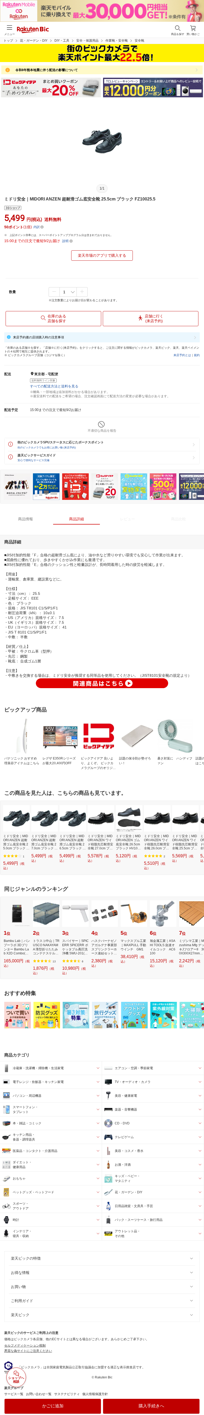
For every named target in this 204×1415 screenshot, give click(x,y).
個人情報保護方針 (95, 1394)
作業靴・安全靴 (116, 40)
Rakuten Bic (33, 30)
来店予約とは (182, 355)
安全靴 (139, 40)
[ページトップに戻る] (196, 1397)
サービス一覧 (13, 1394)
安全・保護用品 (87, 40)
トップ (8, 40)
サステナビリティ (67, 1394)
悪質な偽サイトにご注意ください (28, 1351)
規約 (197, 355)
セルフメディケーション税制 (25, 1345)
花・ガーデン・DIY (34, 40)
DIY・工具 (61, 40)
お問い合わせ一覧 (39, 1394)
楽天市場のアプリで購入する (102, 255)
